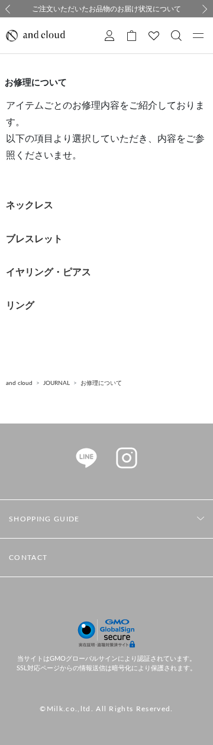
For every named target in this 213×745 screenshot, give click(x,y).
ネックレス (29, 205)
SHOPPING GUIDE (44, 519)
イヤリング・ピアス (48, 272)
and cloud (19, 383)
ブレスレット (34, 239)
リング (20, 305)
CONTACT (28, 557)
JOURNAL (56, 383)
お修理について (101, 383)
